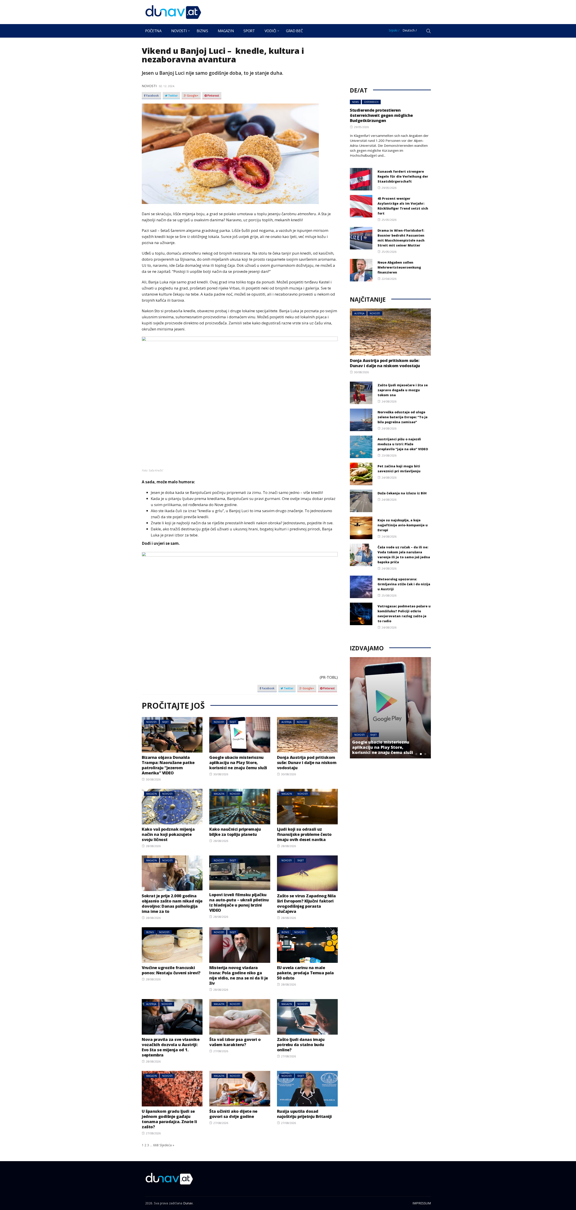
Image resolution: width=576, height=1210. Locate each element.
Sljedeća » (167, 1145)
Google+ (192, 95)
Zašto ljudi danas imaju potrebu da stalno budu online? (301, 1044)
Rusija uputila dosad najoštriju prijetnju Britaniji (304, 1113)
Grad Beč (294, 30)
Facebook (152, 95)
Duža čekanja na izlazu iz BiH (402, 493)
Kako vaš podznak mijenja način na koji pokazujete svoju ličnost (168, 834)
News (355, 102)
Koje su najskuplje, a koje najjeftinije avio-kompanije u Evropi (403, 525)
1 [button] (416, 754)
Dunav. (188, 1203)
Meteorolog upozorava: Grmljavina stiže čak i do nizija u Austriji (404, 584)
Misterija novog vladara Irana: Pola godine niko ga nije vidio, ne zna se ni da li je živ (238, 975)
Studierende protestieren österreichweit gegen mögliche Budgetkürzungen (381, 115)
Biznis (202, 30)
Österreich (371, 102)
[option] (390, 707)
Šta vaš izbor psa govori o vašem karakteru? (235, 1042)
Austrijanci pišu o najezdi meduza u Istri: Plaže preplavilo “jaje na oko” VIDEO (403, 444)
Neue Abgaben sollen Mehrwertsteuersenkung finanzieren (399, 267)
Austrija (286, 722)
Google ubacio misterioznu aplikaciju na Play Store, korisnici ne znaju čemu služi (238, 762)
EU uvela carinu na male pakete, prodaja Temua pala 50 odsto (305, 973)
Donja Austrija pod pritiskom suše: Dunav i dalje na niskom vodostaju (307, 762)
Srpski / (394, 30)
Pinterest (213, 95)
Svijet (165, 722)
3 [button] (425, 754)
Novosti (179, 30)
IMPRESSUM (421, 1203)
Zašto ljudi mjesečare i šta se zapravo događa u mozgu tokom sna (403, 390)
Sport (249, 30)
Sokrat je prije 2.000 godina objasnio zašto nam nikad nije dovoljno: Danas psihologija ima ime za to (172, 903)
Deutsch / (410, 30)
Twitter (172, 95)
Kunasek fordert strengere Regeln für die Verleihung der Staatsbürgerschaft (403, 176)
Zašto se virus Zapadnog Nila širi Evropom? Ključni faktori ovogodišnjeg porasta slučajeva (306, 903)
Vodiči (270, 30)
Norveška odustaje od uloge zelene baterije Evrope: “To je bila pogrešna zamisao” (403, 417)
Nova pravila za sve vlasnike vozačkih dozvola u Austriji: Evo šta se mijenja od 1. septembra (170, 1047)
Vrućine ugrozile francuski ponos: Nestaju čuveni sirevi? (171, 970)
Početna (153, 30)
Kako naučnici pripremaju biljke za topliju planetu (235, 831)
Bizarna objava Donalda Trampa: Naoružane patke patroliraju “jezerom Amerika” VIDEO (168, 765)
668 (156, 1145)
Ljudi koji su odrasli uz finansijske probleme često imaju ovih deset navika (304, 834)
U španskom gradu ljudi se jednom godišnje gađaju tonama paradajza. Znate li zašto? (169, 1118)
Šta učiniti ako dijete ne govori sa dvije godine (233, 1113)
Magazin (226, 30)
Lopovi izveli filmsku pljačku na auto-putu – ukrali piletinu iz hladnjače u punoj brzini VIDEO (239, 902)
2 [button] (420, 754)
